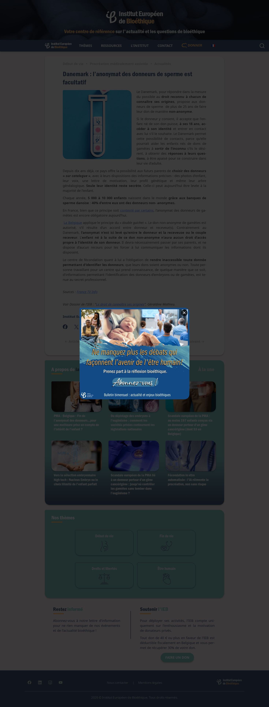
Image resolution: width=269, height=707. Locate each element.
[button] (134, 353)
